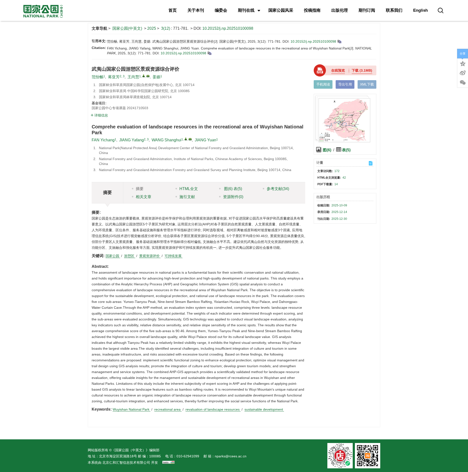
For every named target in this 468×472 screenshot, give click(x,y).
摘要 (140, 189)
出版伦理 (339, 10)
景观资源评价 (150, 256)
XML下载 (367, 84)
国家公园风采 (280, 10)
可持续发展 (174, 256)
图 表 (232, 189)
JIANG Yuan (205, 140)
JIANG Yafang (131, 140)
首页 (172, 10)
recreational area (168, 409)
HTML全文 (188, 189)
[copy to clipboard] (209, 53)
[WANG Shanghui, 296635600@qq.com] (186, 138)
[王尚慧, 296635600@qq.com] (143, 75)
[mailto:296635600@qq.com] (148, 76)
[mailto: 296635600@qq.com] (190, 139)
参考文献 (278, 189)
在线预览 (338, 70)
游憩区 (129, 256)
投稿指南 (312, 10)
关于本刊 (195, 10)
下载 (362, 70)
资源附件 (233, 197)
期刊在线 (246, 10)
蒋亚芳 (114, 77)
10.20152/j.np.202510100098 (227, 28)
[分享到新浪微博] (462, 72)
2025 (151, 28)
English (420, 10)
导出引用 (345, 84)
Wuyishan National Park (131, 409)
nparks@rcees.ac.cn (230, 456)
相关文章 (143, 197)
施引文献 (187, 197)
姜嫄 (156, 77)
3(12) (166, 28)
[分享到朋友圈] (462, 82)
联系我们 (394, 10)
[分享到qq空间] (462, 63)
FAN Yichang (103, 140)
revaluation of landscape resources (213, 409)
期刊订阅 (367, 10)
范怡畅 (97, 77)
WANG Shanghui (166, 140)
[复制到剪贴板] (339, 41)
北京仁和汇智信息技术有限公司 (126, 462)
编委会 (221, 10)
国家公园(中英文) (127, 28)
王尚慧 (133, 77)
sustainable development (264, 409)
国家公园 (113, 256)
